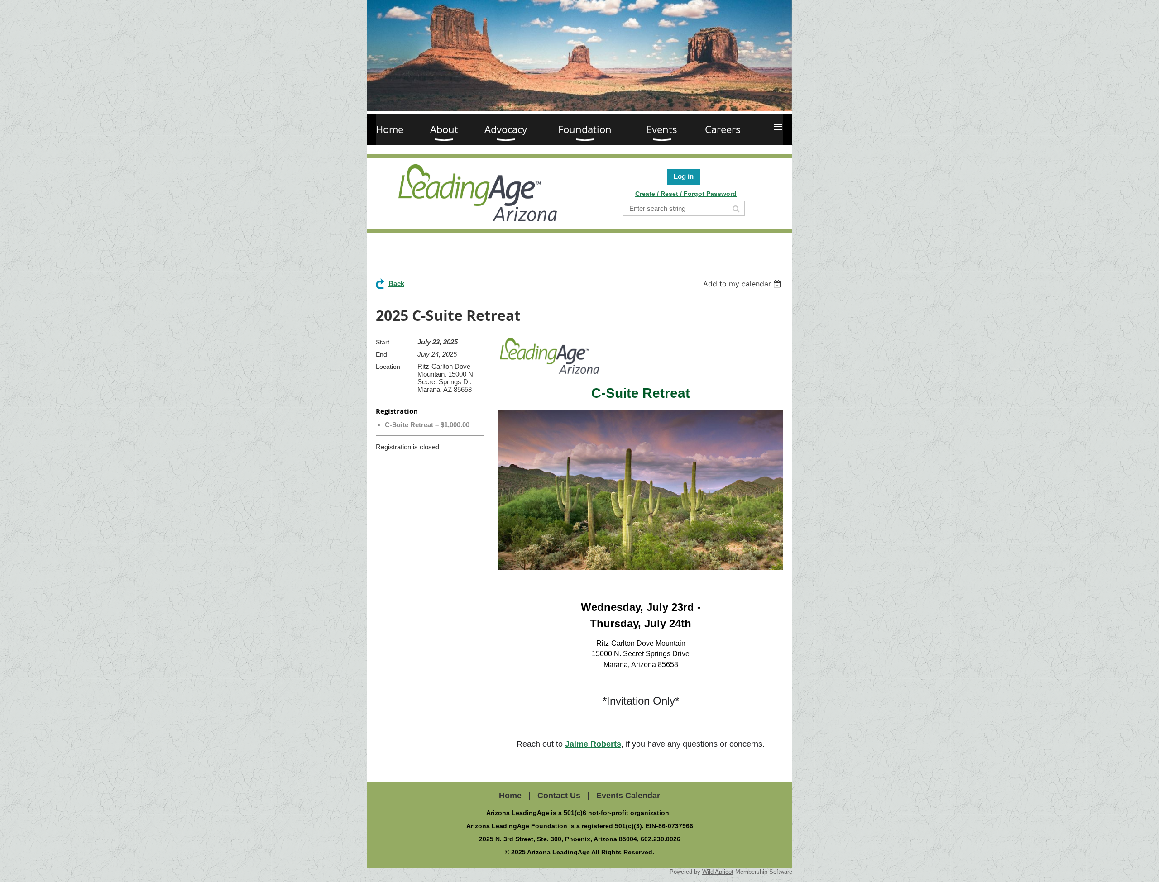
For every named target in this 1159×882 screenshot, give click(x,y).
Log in (684, 176)
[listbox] (743, 283)
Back (396, 283)
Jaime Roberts (593, 744)
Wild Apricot (717, 871)
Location (388, 366)
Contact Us (558, 795)
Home (510, 795)
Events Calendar (628, 795)
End (381, 354)
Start (382, 342)
